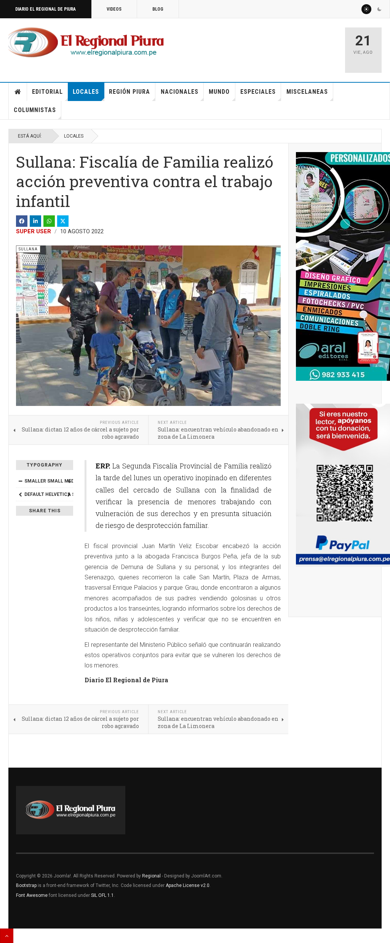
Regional (151, 876)
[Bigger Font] (69, 481)
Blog (157, 9)
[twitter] (63, 221)
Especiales (258, 91)
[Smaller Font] (20, 481)
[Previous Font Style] (20, 494)
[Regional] (86, 42)
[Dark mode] (379, 9)
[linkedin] (35, 221)
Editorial (47, 91)
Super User (33, 231)
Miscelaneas (307, 91)
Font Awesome (32, 895)
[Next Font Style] (69, 494)
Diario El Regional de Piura (45, 9)
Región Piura (129, 91)
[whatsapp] (49, 221)
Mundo (219, 91)
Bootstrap (26, 885)
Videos (114, 9)
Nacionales (179, 91)
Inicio (18, 92)
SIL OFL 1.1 (102, 895)
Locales (86, 91)
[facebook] (21, 221)
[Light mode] (366, 9)
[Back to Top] (6, 936)
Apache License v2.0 (187, 885)
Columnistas (35, 110)
